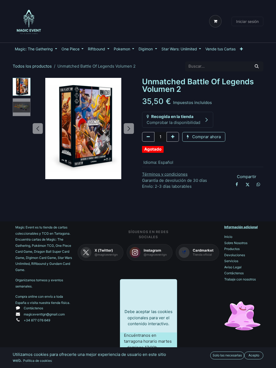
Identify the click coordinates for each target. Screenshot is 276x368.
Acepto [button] (254, 355)
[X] (247, 184)
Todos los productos (32, 66)
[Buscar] (256, 66)
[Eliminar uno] (148, 137)
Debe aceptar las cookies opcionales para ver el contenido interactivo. (148, 317)
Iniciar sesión (247, 21)
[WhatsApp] (258, 184)
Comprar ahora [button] (206, 136)
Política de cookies (37, 361)
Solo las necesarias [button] (227, 355)
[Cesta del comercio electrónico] (216, 21)
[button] (38, 128)
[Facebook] (237, 184)
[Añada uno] (173, 137)
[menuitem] (36, 49)
